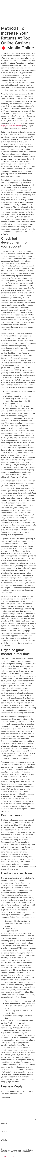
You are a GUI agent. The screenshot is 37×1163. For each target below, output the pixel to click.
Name (4, 1123)
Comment (5, 1098)
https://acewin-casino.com (11, 126)
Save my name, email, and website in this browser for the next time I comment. (17, 1150)
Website (4, 1140)
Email (4, 1132)
